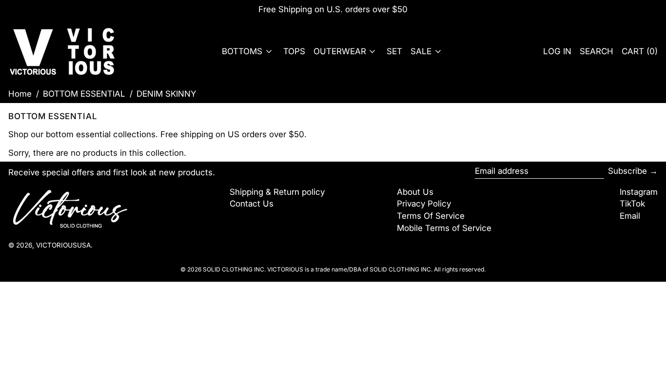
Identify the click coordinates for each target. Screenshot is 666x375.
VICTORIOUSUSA (63, 245)
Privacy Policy (424, 203)
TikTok (632, 203)
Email (630, 216)
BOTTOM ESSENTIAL (84, 94)
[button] (596, 51)
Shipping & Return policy (277, 192)
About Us (415, 192)
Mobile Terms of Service (444, 228)
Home (20, 94)
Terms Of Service (431, 216)
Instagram (639, 192)
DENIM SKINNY (166, 94)
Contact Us (252, 203)
